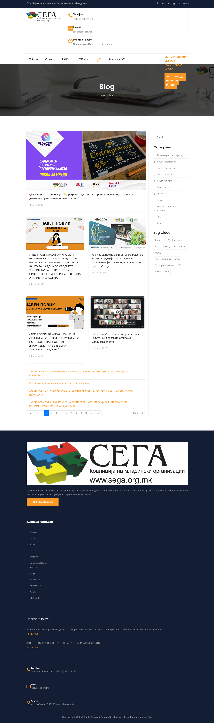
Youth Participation (166, 162)
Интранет (34, 556)
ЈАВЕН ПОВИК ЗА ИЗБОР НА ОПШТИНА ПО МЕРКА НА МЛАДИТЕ (63, 646)
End (98, 413)
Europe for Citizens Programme (165, 209)
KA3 (179, 265)
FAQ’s (32, 573)
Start (30, 413)
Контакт (33, 544)
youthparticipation (164, 265)
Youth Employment (166, 168)
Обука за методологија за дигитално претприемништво (59, 383)
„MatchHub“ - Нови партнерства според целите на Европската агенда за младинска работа (116, 338)
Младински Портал (38, 562)
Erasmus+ (160, 240)
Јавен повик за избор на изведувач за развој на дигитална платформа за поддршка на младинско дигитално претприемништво (95, 632)
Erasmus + (161, 194)
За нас (48, 58)
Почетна (33, 58)
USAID (158, 253)
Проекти (33, 532)
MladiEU (160, 223)
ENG (185, 3)
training (166, 246)
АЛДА (33, 591)
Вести (32, 538)
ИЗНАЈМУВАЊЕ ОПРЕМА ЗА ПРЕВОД (175, 81)
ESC (158, 217)
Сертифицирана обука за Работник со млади (176, 63)
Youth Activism (164, 181)
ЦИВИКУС (34, 598)
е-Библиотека (117, 58)
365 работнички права (167, 259)
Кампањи (84, 58)
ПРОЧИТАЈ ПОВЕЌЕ (42, 501)
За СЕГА (33, 567)
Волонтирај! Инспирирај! (170, 155)
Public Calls (162, 200)
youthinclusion (175, 240)
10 (86, 413)
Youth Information (165, 175)
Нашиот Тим (35, 579)
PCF (157, 246)
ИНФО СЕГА (162, 272)
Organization (163, 187)
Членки (65, 58)
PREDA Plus (179, 246)
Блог (99, 58)
